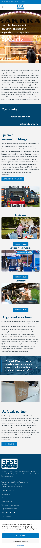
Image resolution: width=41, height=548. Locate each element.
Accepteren (20, 536)
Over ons (4, 498)
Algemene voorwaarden (9, 509)
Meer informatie (20, 244)
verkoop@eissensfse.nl (14, 486)
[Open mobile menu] (2, 7)
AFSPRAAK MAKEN (20, 2)
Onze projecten (9, 444)
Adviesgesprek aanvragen (12, 179)
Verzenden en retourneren (10, 505)
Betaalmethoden (6, 501)
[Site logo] (20, 7)
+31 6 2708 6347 (14, 484)
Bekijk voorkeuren (20, 541)
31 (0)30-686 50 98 (9, 2)
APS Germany (6, 517)
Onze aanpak (5, 494)
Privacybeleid (20, 545)
